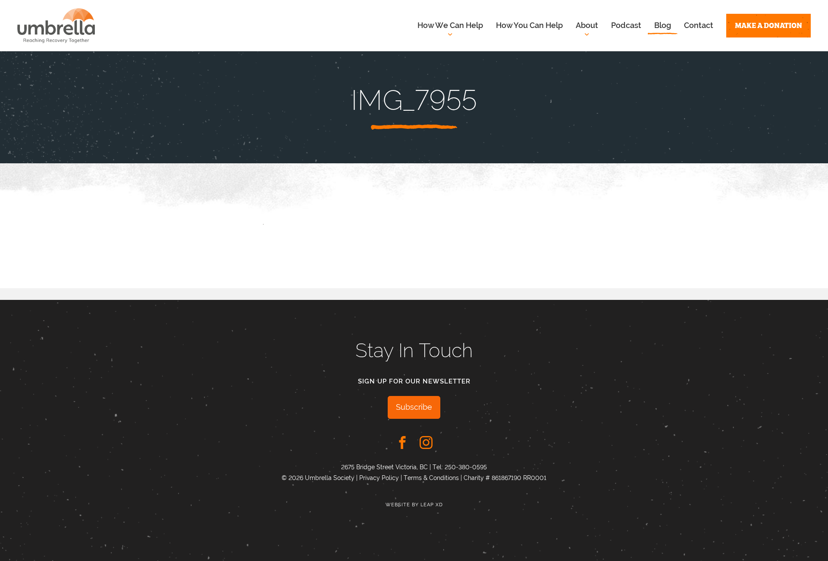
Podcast (626, 25)
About (587, 25)
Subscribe (414, 406)
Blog (662, 25)
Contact (698, 25)
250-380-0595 (466, 467)
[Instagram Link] (426, 442)
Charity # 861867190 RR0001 (505, 477)
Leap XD (431, 505)
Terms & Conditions (431, 477)
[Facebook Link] (402, 442)
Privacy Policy (379, 477)
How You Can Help (529, 25)
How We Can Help (450, 25)
